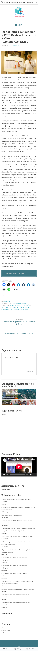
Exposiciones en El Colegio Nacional (11, 515)
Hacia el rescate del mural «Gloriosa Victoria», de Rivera (17, 536)
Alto (14, 305)
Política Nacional (19, 303)
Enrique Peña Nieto (9, 307)
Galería (6, 301)
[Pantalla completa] (34, 475)
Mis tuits (3, 414)
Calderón (26, 305)
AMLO (19, 305)
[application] (19, 466)
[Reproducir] (4, 475)
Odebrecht (15, 310)
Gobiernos (5, 310)
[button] (9, 394)
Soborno (25, 310)
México (3, 628)
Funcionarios (24, 307)
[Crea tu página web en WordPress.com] (19, 2)
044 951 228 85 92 (6, 630)
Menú (20, 25)
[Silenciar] (31, 475)
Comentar (30, 371)
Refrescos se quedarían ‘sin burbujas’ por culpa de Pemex (17, 589)
